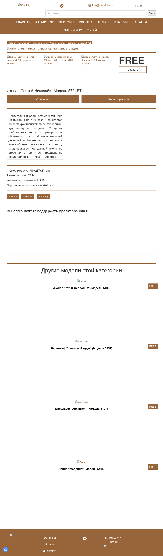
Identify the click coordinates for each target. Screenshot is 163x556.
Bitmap (103, 22)
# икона (13, 196)
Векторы (66, 22)
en (142, 5)
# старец (43, 196)
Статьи (141, 22)
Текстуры (121, 22)
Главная (23, 22)
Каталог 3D (44, 22)
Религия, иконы (40, 42)
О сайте (94, 30)
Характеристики (118, 99)
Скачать (133, 69)
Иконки (85, 22)
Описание (43, 99)
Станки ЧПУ (72, 30)
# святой (27, 196)
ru (136, 5)
